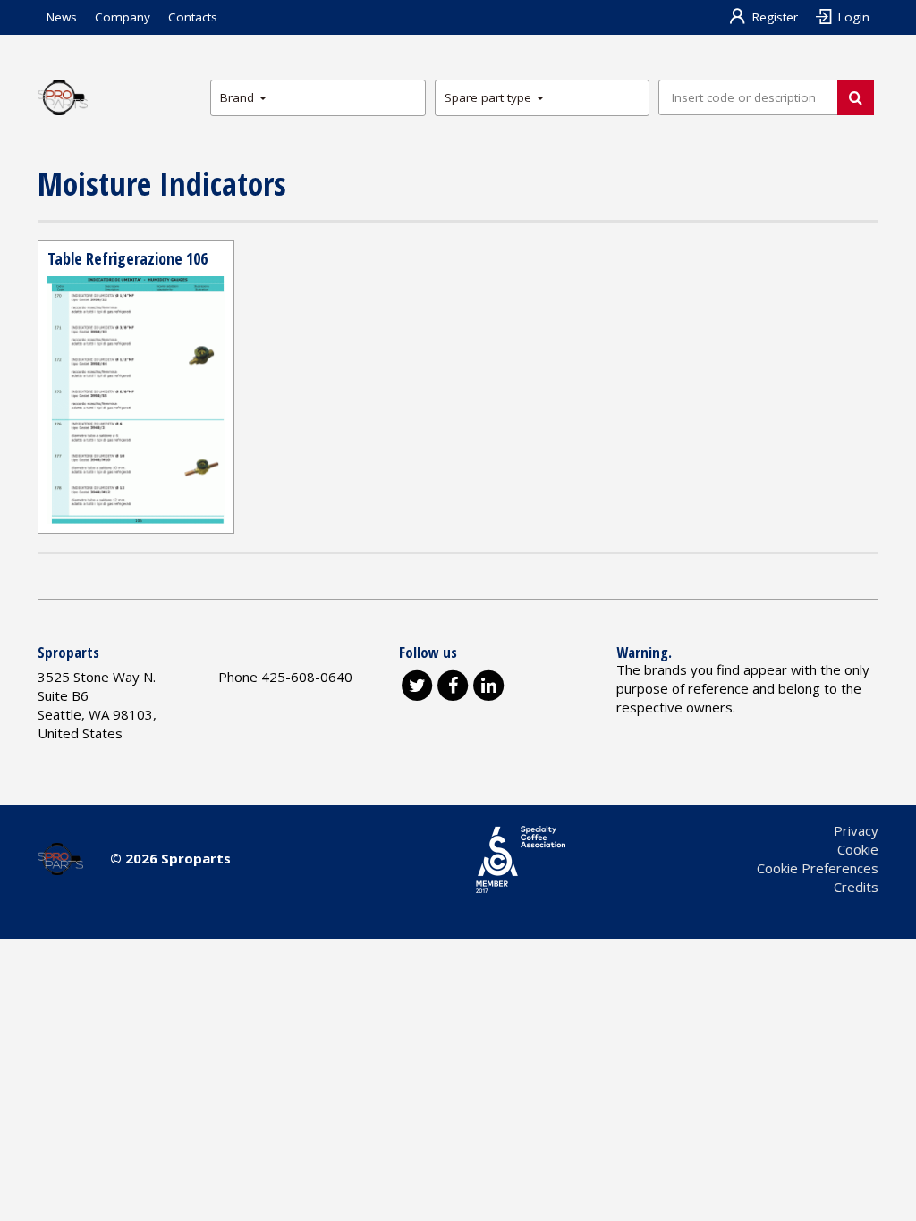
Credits (856, 887)
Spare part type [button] (490, 97)
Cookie (857, 849)
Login (853, 17)
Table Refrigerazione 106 (127, 258)
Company (122, 17)
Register (775, 17)
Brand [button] (239, 97)
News (62, 17)
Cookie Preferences (817, 868)
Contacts (192, 17)
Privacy (856, 830)
